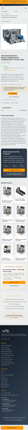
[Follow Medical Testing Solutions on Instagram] (2, 339)
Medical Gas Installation (6, 349)
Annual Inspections (5, 347)
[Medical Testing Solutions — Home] (2, 8)
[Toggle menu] (25, 8)
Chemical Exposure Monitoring (7, 363)
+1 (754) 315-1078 (6, 393)
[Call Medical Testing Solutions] (25, 427)
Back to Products (6, 21)
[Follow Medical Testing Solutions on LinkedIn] (5, 339)
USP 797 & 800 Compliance (7, 359)
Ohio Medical (4, 52)
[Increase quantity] (6, 93)
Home (2, 13)
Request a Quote (15, 170)
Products (7, 13)
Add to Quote (14, 93)
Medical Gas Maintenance (6, 351)
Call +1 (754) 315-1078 (14, 96)
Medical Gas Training (5, 357)
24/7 (26, 11)
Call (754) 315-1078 (14, 285)
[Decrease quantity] (2, 93)
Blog (2, 373)
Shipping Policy (4, 386)
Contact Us (3, 377)
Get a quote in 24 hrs (14, 282)
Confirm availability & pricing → (10, 70)
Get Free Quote (11, 427)
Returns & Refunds (5, 384)
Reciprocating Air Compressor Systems (9, 15)
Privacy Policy (4, 380)
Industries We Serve (5, 365)
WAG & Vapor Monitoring (6, 361)
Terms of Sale (4, 382)
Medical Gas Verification (6, 345)
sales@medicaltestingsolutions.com (10, 395)
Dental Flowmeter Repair (6, 353)
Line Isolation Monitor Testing (7, 355)
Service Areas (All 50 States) (7, 375)
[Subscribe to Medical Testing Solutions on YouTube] (8, 339)
